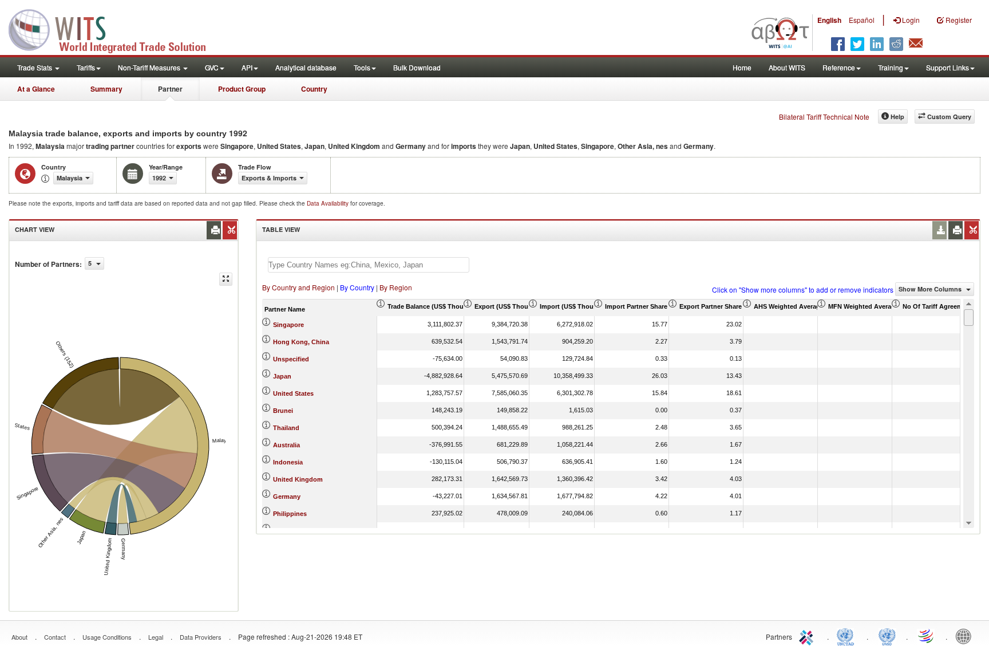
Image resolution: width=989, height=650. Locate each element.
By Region (395, 287)
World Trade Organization (926, 635)
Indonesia (288, 462)
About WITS (787, 67)
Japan (282, 376)
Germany (286, 496)
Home (742, 67)
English (829, 20)
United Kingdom (298, 479)
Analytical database (306, 67)
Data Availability (328, 203)
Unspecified (291, 359)
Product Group (242, 89)
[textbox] (368, 265)
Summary (106, 89)
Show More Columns (931, 289)
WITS (114, 28)
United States (293, 393)
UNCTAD (847, 635)
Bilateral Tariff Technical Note (824, 116)
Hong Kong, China (301, 341)
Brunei (283, 410)
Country (314, 89)
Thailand (286, 427)
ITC (808, 635)
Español (862, 20)
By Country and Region (298, 287)
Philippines (290, 513)
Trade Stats (35, 67)
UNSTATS (887, 635)
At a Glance (36, 89)
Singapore (288, 324)
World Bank (966, 635)
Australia (286, 445)
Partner (170, 89)
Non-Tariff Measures (150, 67)
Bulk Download (417, 67)
